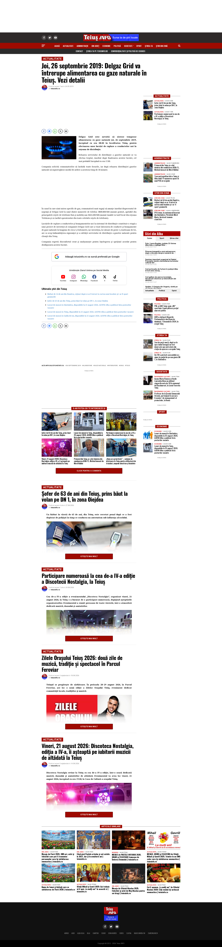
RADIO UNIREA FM (139, 933)
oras (122, 365)
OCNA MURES (112, 933)
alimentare (87, 365)
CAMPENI (96, 933)
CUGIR (103, 933)
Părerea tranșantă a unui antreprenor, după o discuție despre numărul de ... (160, 252)
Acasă (57, 45)
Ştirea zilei (174, 238)
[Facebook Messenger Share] (49, 131)
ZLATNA (128, 933)
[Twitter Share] (60, 131)
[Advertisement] (111, 16)
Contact (79, 51)
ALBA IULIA (80, 933)
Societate (128, 45)
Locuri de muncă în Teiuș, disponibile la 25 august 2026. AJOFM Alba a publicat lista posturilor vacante (90, 312)
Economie (106, 45)
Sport (139, 45)
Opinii (174, 291)
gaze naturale (100, 365)
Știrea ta (149, 45)
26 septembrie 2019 (73, 365)
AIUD (73, 933)
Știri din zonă (162, 45)
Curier (149, 238)
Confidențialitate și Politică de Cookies (128, 51)
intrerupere (113, 365)
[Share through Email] (66, 131)
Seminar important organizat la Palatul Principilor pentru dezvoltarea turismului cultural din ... (161, 261)
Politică (117, 45)
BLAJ (88, 933)
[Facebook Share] (44, 131)
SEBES (121, 933)
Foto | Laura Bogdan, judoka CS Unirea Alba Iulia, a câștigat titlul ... (160, 244)
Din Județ (95, 45)
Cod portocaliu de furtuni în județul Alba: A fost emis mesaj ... (161, 270)
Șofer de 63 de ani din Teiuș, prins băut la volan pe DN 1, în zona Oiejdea (77, 301)
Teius (128, 365)
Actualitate (68, 45)
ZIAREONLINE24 (153, 933)
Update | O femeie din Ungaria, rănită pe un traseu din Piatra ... (161, 287)
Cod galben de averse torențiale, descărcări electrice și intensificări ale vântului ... (160, 278)
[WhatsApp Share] (55, 131)
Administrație (82, 45)
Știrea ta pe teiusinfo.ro (97, 51)
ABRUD (66, 933)
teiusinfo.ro (55, 89)
